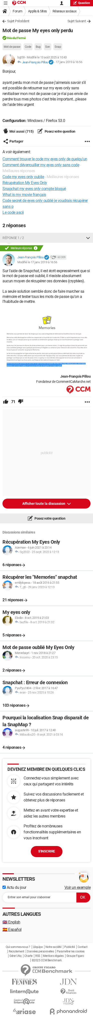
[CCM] (19, 3)
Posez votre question (59, 131)
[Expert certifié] (51, 62)
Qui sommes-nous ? (18, 947)
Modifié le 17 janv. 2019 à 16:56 (37, 262)
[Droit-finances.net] (69, 992)
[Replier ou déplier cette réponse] (88, 238)
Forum (17, 11)
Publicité (69, 947)
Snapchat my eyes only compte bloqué (34, 188)
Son (47, 46)
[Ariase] (24, 1011)
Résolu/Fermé (16, 38)
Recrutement (16, 951)
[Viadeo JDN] (69, 1001)
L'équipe (37, 947)
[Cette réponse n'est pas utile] (20, 402)
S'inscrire (46, 851)
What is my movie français (24, 194)
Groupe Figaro (75, 956)
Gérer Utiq (15, 956)
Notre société (53, 947)
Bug (38, 46)
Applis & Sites (37, 11)
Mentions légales (53, 956)
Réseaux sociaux (65, 11)
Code (28, 46)
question (84, 3)
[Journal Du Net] (69, 982)
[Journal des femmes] (24, 982)
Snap (58, 46)
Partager (16, 141)
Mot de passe (12, 46)
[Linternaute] (24, 991)
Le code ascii (13, 212)
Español (12, 929)
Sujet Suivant (76, 21)
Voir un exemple (77, 887)
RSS (37, 956)
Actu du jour (16, 887)
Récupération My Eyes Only (24, 182)
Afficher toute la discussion (44, 504)
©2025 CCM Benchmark (47, 960)
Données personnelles (40, 951)
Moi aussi (21, 131)
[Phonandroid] (69, 1011)
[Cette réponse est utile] (5, 402)
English (11, 922)
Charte (28, 956)
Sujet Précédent (18, 21)
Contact (83, 947)
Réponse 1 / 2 (13, 238)
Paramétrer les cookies (71, 951)
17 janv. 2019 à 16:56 (69, 62)
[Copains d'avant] (24, 1001)
